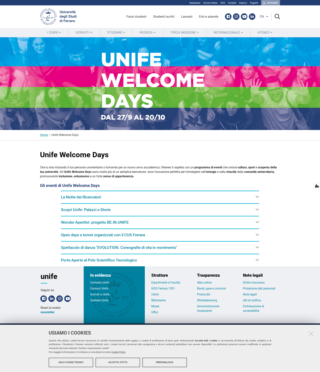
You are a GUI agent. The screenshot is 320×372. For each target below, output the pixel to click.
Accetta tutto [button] (117, 362)
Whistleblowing (207, 300)
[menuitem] (54, 32)
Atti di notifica (252, 300)
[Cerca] (276, 17)
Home (44, 135)
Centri (155, 294)
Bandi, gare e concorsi (211, 288)
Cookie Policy (118, 352)
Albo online (204, 282)
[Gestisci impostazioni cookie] (317, 186)
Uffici (154, 312)
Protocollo (203, 294)
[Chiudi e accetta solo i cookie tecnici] (311, 334)
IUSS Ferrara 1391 (163, 288)
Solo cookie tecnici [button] (71, 362)
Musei (155, 306)
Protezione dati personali (259, 288)
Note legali (250, 294)
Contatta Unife (99, 282)
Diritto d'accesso (254, 282)
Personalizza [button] (164, 362)
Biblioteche (158, 300)
